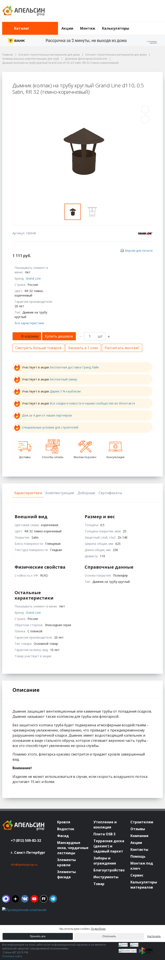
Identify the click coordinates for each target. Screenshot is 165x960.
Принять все (38, 936)
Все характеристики (29, 323)
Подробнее (98, 929)
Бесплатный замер (63, 379)
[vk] (25, 898)
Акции (67, 28)
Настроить (154, 936)
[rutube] (43, 898)
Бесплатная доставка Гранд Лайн (74, 367)
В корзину (29, 336)
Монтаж (87, 28)
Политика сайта (12, 956)
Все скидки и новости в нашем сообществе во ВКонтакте (92, 403)
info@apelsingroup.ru (24, 864)
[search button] (161, 24)
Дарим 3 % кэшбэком (65, 391)
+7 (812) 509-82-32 (26, 840)
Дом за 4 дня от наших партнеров (47, 415)
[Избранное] (136, 11)
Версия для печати (139, 250)
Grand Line (33, 278)
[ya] (15, 898)
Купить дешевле (59, 336)
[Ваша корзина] (155, 11)
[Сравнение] (146, 11)
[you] (34, 898)
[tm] (53, 898)
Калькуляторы (115, 28)
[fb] (6, 898)
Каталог (21, 28)
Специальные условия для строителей (50, 427)
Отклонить (109, 936)
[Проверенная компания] (24, 909)
